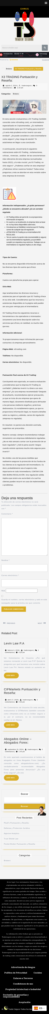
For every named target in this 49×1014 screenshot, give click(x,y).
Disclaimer (45, 60)
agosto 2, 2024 (11, 85)
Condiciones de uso (23, 984)
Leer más (12, 674)
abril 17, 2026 (13, 700)
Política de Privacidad (15, 973)
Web (3, 591)
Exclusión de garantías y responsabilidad (16, 996)
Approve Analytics (11, 833)
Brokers (9, 69)
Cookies (38, 973)
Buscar (24, 794)
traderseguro (26, 85)
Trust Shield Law (11, 839)
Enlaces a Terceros (23, 978)
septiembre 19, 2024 (15, 749)
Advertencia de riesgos (23, 967)
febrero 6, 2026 (13, 650)
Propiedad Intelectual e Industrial (23, 989)
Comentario (7, 514)
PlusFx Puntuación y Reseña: (16, 823)
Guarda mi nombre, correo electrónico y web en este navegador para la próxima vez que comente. (24, 601)
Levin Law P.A (14, 643)
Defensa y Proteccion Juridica (17, 828)
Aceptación (25, 1002)
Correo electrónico (10, 575)
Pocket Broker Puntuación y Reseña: (20, 844)
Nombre (5, 560)
